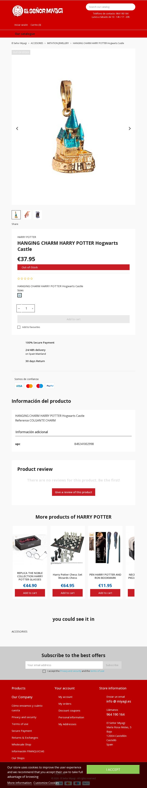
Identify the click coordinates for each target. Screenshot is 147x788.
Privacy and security (70, 671)
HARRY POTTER (26, 237)
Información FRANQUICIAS (28, 751)
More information (19, 783)
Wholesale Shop (21, 744)
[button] (16, 214)
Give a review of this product (73, 492)
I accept (113, 769)
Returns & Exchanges (25, 737)
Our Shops (18, 758)
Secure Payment (22, 731)
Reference (22, 420)
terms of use (97, 671)
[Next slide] (129, 128)
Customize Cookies (46, 783)
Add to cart (73, 319)
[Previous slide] (17, 128)
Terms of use (20, 724)
